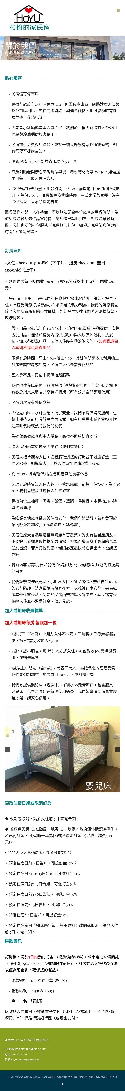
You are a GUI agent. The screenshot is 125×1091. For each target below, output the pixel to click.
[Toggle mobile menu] (118, 10)
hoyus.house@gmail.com (25, 1059)
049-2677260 (19, 1054)
